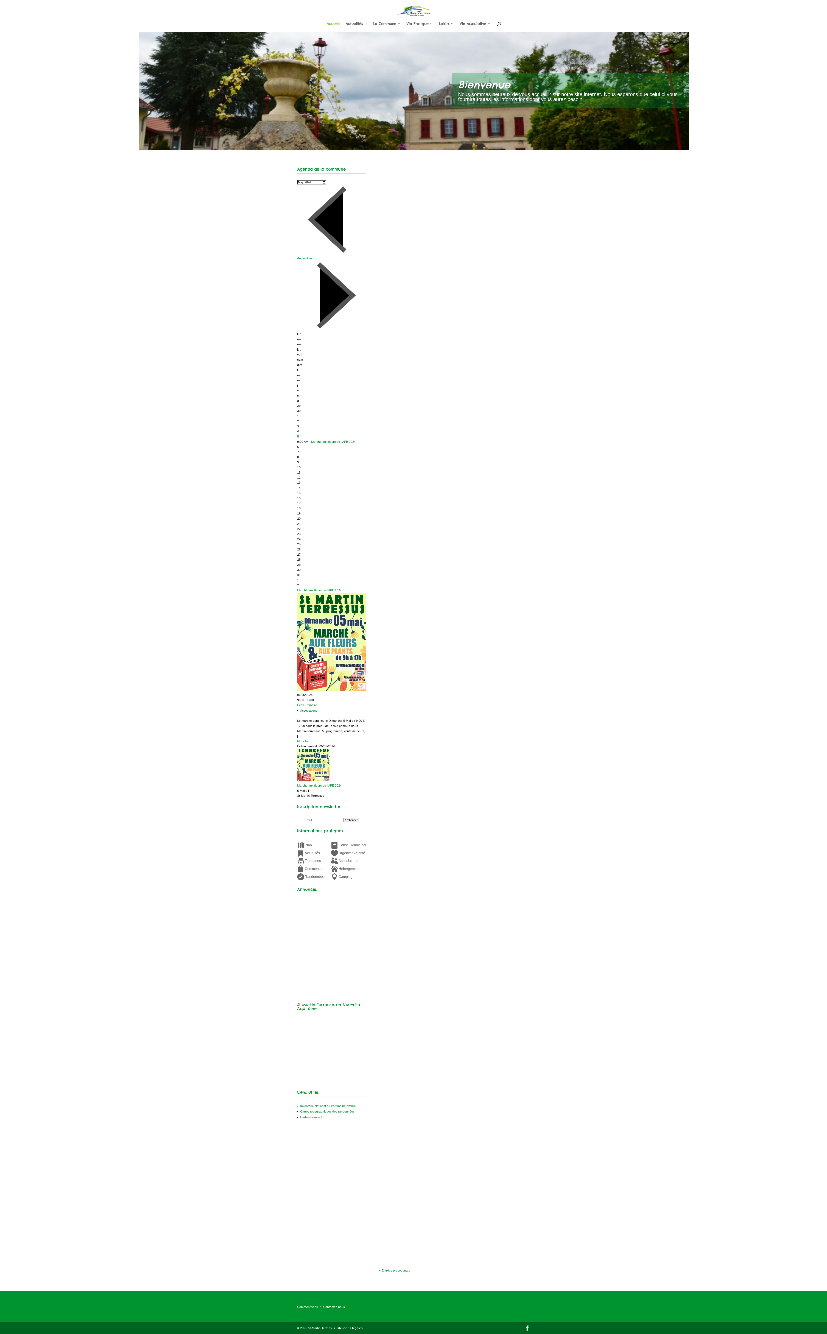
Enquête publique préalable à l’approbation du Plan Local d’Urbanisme (442, 288)
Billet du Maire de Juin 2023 (411, 958)
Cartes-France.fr (311, 1117)
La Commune (384, 24)
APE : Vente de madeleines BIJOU (415, 702)
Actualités (354, 24)
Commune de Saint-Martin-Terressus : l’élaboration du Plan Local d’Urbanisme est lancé (448, 546)
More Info (303, 741)
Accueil (333, 24)
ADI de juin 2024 (399, 398)
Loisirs (444, 24)
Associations (308, 710)
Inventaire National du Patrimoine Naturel (328, 1106)
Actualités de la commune (420, 296)
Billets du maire (412, 965)
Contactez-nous (334, 1307)
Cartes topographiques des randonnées (327, 1111)
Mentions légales (350, 1328)
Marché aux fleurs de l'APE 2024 (333, 441)
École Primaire (307, 705)
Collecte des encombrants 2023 (414, 1224)
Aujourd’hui (304, 258)
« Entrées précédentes (394, 1270)
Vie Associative (473, 24)
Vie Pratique (418, 24)
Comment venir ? (309, 1307)
